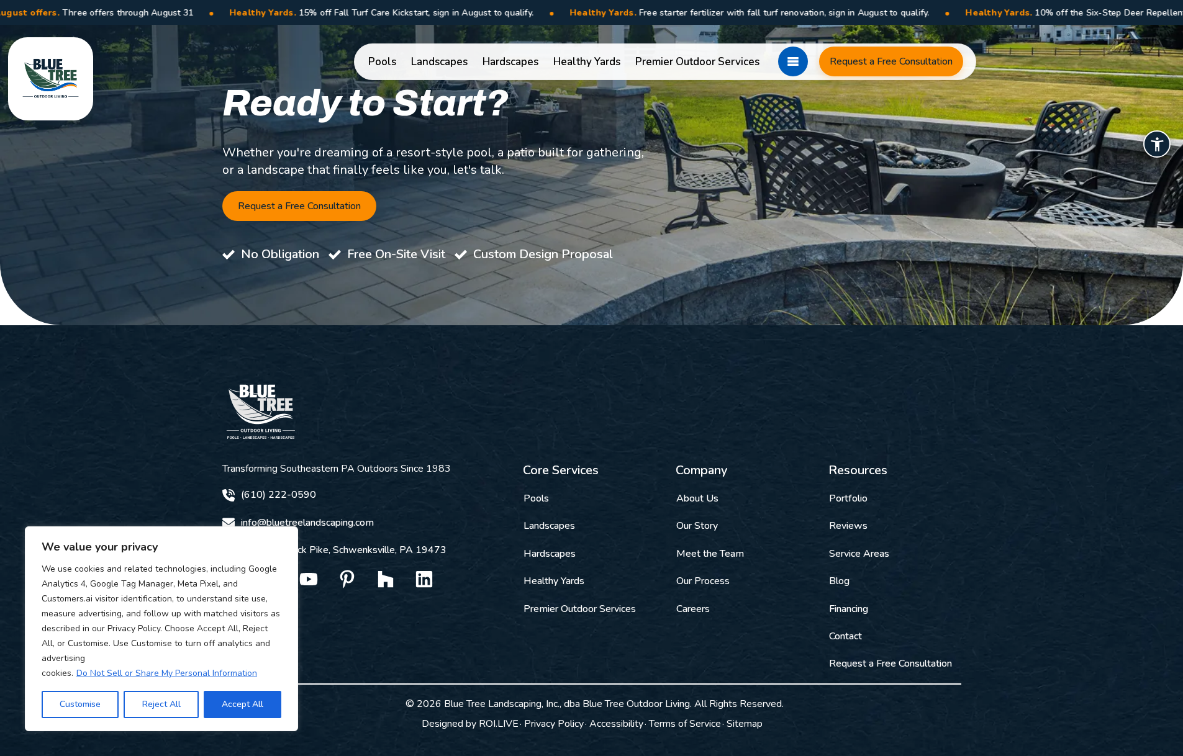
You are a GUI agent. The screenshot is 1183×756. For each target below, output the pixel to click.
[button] (793, 61)
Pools (382, 62)
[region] (161, 628)
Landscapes (439, 62)
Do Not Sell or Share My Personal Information (166, 673)
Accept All (242, 704)
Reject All (161, 704)
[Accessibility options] (1157, 144)
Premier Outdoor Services (697, 62)
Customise (80, 704)
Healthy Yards (586, 62)
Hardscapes (510, 62)
